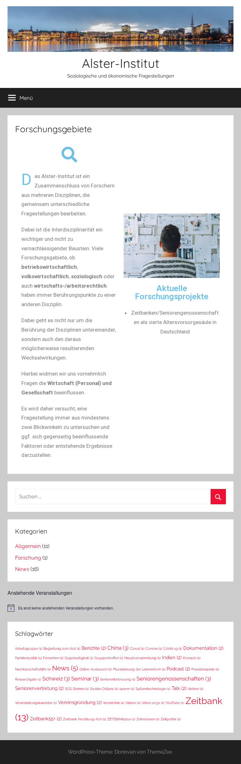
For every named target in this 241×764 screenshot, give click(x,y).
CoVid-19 (172, 648)
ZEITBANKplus (121, 719)
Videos (133, 703)
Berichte (94, 648)
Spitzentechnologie (153, 689)
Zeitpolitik (171, 719)
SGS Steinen (77, 689)
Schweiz (56, 678)
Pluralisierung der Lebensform (139, 669)
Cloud (137, 648)
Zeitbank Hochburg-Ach (84, 719)
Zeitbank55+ (46, 718)
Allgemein (28, 546)
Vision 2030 (153, 703)
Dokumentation (203, 648)
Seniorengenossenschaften (174, 678)
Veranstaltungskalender (36, 703)
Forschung (28, 558)
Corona (154, 648)
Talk (179, 688)
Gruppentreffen (108, 658)
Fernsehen (53, 658)
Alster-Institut (120, 63)
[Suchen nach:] (120, 496)
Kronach (192, 658)
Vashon (195, 689)
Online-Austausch (95, 669)
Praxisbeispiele (205, 669)
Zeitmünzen (148, 719)
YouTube (175, 703)
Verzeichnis (113, 703)
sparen (126, 689)
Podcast (178, 668)
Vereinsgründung (80, 702)
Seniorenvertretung (39, 688)
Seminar (85, 678)
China (118, 648)
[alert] (120, 608)
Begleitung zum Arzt (62, 648)
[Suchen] (218, 496)
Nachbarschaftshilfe (33, 669)
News (22, 569)
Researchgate (28, 679)
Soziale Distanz (104, 689)
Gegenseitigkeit (79, 658)
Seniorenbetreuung (117, 679)
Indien (172, 657)
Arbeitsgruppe (28, 648)
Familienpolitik (28, 658)
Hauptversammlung (142, 658)
